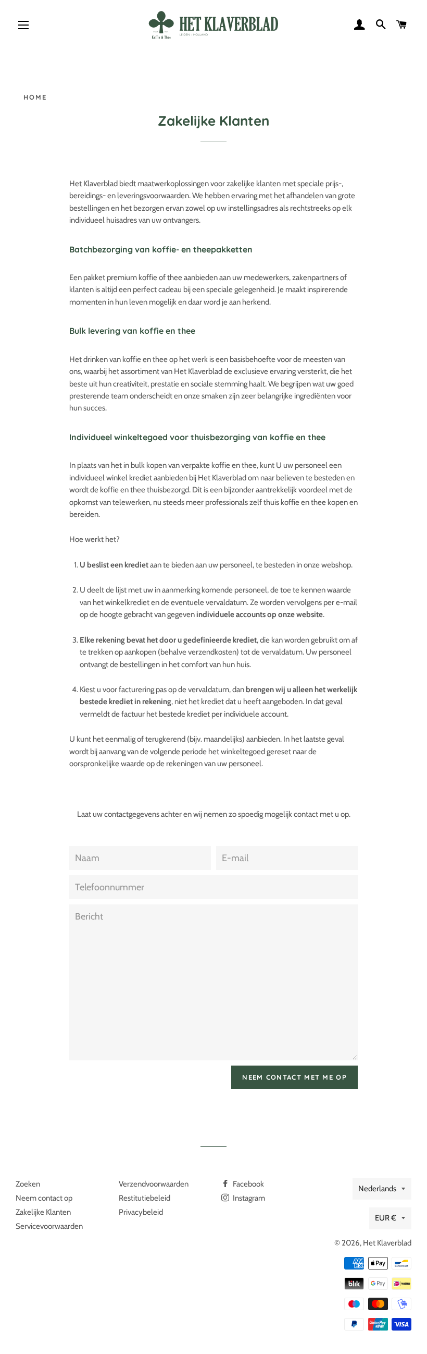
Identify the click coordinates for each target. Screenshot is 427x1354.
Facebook (247, 1184)
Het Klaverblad (387, 1243)
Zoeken (28, 1184)
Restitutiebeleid (144, 1198)
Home (35, 97)
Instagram (248, 1198)
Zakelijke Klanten (43, 1212)
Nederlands (377, 1188)
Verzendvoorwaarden (154, 1184)
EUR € (385, 1218)
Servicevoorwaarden (49, 1226)
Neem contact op (44, 1198)
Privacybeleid (141, 1212)
